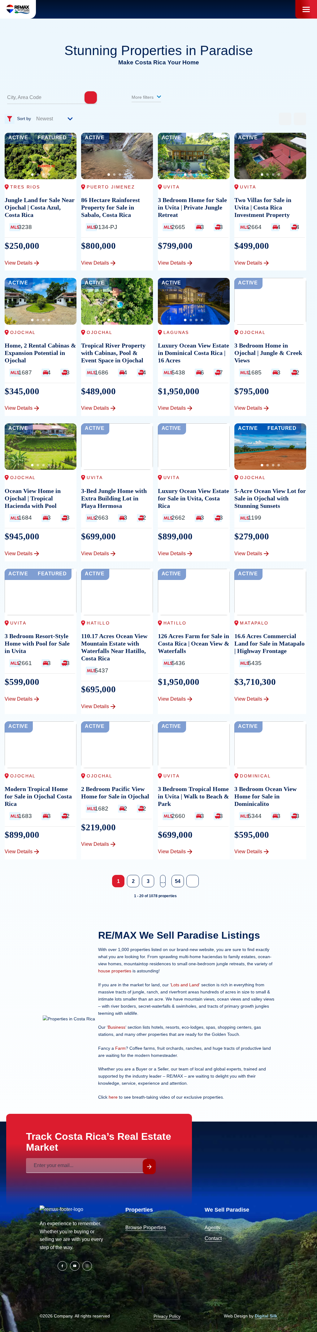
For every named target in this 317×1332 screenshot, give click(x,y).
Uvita (171, 186)
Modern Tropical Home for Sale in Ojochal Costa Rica (38, 796)
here (113, 1097)
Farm (120, 1048)
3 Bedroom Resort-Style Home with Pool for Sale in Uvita (37, 643)
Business (116, 1027)
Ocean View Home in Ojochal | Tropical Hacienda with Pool (33, 498)
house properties (114, 970)
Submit (149, 1166)
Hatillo (98, 623)
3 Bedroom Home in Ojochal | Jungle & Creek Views (268, 353)
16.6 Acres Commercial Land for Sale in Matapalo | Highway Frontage (269, 643)
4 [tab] (49, 174)
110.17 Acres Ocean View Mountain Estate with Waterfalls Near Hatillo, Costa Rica (114, 647)
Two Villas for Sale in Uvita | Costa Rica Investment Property (262, 207)
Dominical (255, 775)
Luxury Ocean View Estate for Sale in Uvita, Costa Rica (193, 498)
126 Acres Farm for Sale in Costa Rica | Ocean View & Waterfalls (193, 643)
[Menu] (306, 9)
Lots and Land (185, 984)
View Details (19, 263)
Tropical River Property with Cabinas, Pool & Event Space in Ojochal (113, 353)
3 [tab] (43, 174)
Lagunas (176, 332)
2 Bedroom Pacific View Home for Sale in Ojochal (115, 792)
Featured (52, 137)
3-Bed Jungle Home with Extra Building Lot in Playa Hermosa (114, 498)
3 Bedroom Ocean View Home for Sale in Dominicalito (265, 796)
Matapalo (254, 623)
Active (18, 137)
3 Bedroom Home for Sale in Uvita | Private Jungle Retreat (192, 207)
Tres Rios (25, 186)
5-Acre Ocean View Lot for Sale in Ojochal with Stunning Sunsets (270, 498)
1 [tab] (32, 174)
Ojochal (23, 332)
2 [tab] (38, 174)
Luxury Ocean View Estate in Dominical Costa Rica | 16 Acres (193, 353)
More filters (143, 97)
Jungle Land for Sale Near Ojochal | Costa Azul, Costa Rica (40, 207)
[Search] (91, 97)
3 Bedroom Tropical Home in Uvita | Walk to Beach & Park (193, 796)
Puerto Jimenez (111, 186)
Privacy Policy (167, 1316)
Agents (212, 1227)
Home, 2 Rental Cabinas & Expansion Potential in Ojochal (40, 353)
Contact (213, 1238)
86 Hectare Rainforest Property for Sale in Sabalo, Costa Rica (110, 207)
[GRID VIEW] (285, 119)
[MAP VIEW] (300, 119)
